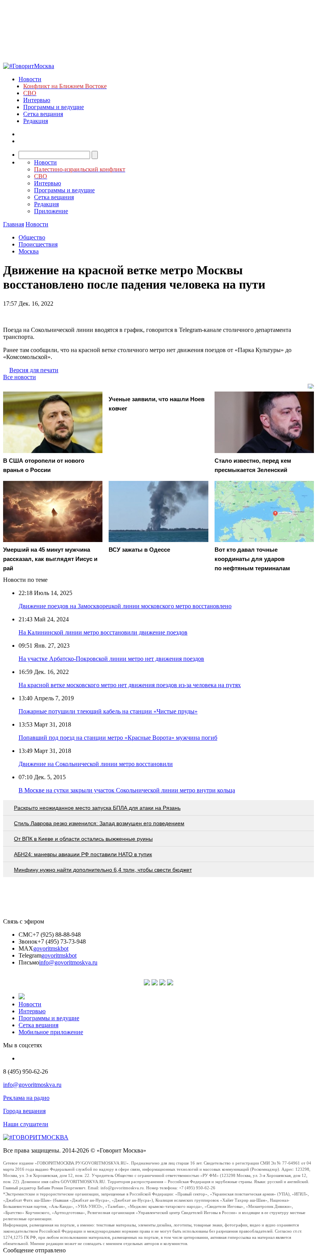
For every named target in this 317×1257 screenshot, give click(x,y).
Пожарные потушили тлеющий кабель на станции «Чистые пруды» (108, 711)
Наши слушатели (25, 1124)
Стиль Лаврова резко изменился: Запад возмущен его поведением (99, 823)
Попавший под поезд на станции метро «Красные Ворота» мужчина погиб (118, 737)
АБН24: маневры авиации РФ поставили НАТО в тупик (83, 854)
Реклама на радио (26, 1098)
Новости (30, 79)
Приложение (51, 211)
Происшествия (38, 244)
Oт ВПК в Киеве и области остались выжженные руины (83, 839)
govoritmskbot (50, 948)
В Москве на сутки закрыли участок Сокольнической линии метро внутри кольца (127, 790)
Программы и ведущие (53, 107)
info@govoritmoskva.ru (68, 962)
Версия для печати (33, 370)
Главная (13, 224)
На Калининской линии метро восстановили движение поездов (103, 632)
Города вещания (24, 1111)
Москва (29, 251)
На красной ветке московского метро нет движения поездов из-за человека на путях (130, 685)
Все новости (19, 377)
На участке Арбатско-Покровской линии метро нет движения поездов (111, 658)
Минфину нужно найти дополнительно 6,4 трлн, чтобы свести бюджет (103, 870)
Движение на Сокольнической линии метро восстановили (96, 764)
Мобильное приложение (51, 1032)
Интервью (36, 100)
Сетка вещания (43, 114)
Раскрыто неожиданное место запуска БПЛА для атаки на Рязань (97, 808)
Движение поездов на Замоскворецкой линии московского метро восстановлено (125, 606)
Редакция (35, 121)
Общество (32, 237)
